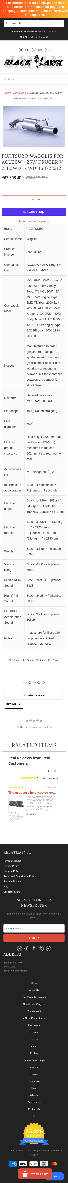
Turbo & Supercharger (34, 1060)
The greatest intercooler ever (32, 792)
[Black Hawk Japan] (33, 62)
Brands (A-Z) (34, 1011)
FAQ (5, 886)
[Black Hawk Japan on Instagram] (40, 50)
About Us (34, 990)
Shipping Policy (11, 871)
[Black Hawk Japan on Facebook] (27, 50)
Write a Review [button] (36, 695)
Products (19, 93)
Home (34, 983)
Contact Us (34, 1109)
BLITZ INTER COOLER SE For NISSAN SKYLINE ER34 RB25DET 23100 (16, 817)
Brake (34, 1088)
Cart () (27, 37)
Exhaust (34, 1032)
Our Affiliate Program (34, 1004)
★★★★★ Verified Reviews (28, 31)
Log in (52, 31)
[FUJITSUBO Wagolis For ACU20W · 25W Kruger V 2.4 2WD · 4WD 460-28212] (34, 126)
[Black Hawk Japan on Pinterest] (34, 50)
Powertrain (34, 1081)
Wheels (34, 1095)
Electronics (34, 1025)
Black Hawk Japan (22, 1150)
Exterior (34, 1039)
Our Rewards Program (34, 997)
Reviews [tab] (11, 703)
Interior (34, 1046)
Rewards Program (12, 881)
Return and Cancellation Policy (19, 876)
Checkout (42, 37)
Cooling (34, 1053)
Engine (34, 1074)
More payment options (34, 221)
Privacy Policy (11, 866)
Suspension (34, 1067)
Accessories (34, 1102)
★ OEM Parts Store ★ (34, 1018)
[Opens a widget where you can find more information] (54, 1176)
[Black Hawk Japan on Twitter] (21, 50)
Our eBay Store (11, 891)
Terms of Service (12, 860)
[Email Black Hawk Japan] (47, 50)
